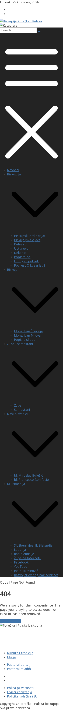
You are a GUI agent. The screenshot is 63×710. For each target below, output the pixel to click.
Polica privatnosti (20, 688)
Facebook (21, 562)
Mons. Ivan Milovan (28, 335)
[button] (35, 231)
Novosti (13, 170)
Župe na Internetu (27, 558)
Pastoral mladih (19, 669)
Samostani (22, 409)
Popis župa (22, 257)
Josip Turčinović (26, 571)
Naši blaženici (17, 414)
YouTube (20, 566)
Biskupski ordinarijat (30, 236)
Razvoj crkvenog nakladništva (36, 575)
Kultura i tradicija (20, 653)
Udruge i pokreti (26, 261)
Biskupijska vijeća (27, 240)
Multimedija (16, 484)
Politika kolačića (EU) (22, 696)
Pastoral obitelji (19, 664)
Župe (18, 405)
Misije (11, 657)
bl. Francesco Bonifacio (31, 479)
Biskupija (14, 174)
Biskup (12, 269)
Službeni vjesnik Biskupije (33, 545)
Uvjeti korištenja (19, 692)
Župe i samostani (20, 344)
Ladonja (20, 549)
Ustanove (21, 248)
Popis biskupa (24, 339)
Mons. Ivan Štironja (28, 331)
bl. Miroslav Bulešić (28, 475)
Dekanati (20, 253)
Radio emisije (24, 554)
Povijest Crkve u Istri (29, 265)
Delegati (20, 244)
